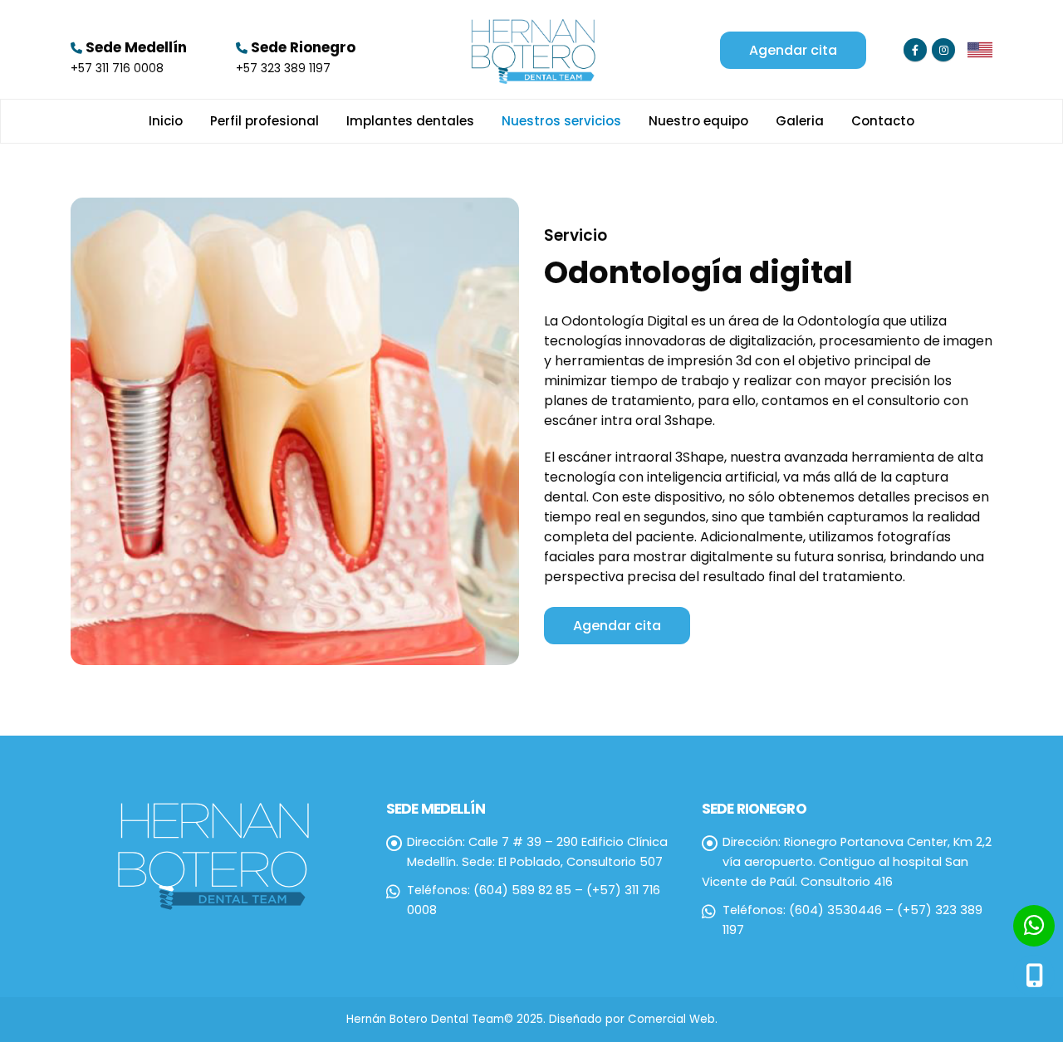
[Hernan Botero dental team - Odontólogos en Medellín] (531, 49)
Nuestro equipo (698, 121)
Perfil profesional (264, 121)
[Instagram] (943, 49)
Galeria (800, 121)
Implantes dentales (410, 121)
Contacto (882, 121)
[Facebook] (915, 49)
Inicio (166, 121)
